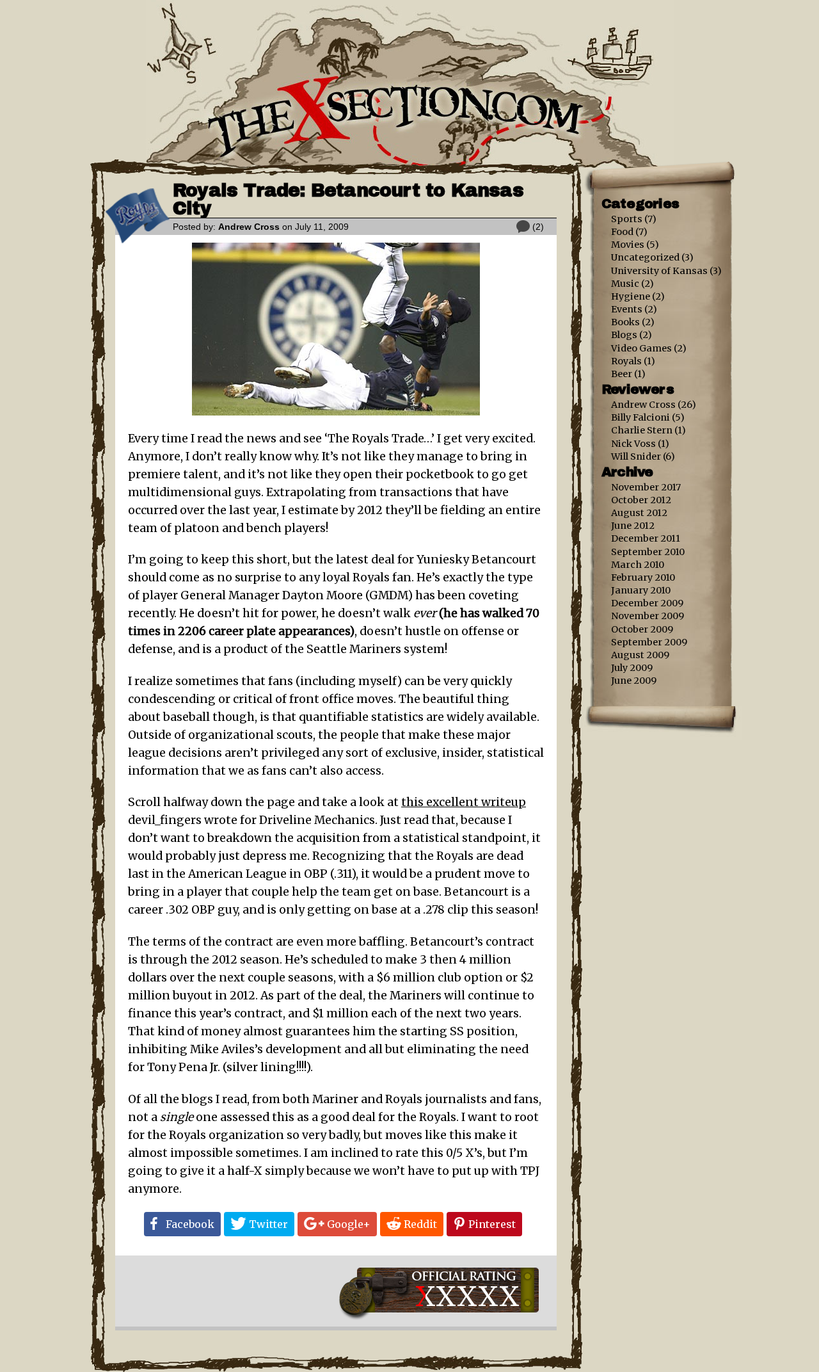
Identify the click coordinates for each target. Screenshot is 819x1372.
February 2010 (643, 577)
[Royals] (138, 240)
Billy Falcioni (640, 417)
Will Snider (636, 456)
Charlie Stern (641, 430)
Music (625, 283)
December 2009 (647, 603)
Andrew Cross (249, 227)
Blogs (624, 335)
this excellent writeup (463, 802)
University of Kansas (659, 271)
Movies (627, 244)
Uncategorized (645, 257)
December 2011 (645, 538)
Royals (626, 361)
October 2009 (642, 629)
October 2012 (641, 500)
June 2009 (633, 680)
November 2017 (646, 487)
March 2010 (637, 564)
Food (622, 232)
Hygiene (630, 296)
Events (626, 309)
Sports (626, 219)
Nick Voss (633, 443)
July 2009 (632, 668)
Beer (621, 374)
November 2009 (647, 616)
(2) (538, 227)
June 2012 (633, 525)
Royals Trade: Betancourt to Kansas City (348, 199)
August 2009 (640, 655)
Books (625, 322)
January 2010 (641, 590)
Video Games (641, 348)
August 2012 (639, 513)
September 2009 (649, 642)
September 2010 (648, 552)
